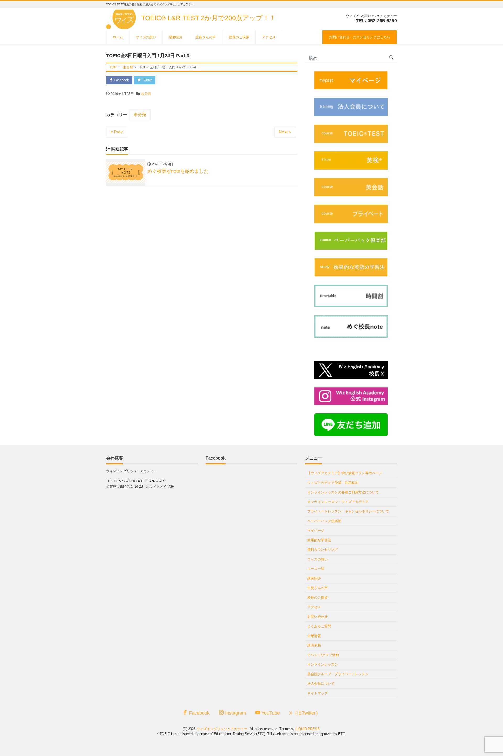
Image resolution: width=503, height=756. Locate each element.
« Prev (117, 132)
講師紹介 (176, 37)
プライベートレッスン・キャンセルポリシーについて (348, 511)
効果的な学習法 (319, 540)
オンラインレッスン (322, 664)
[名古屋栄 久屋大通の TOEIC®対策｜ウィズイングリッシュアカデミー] (122, 17)
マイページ (315, 530)
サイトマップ (317, 693)
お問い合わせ (317, 617)
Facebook (121, 80)
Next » (285, 132)
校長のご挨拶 (239, 37)
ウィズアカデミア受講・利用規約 (332, 483)
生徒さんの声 (205, 37)
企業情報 (314, 636)
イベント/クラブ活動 (323, 655)
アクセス (269, 37)
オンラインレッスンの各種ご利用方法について (343, 492)
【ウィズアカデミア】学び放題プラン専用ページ (344, 473)
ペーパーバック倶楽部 (324, 521)
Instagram (235, 713)
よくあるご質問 (319, 626)
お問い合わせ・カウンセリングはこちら (359, 37)
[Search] (391, 58)
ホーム (118, 37)
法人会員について (321, 683)
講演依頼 (314, 645)
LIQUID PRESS (308, 729)
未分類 (146, 94)
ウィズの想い (146, 37)
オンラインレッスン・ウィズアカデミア (338, 502)
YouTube (270, 713)
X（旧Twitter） (304, 713)
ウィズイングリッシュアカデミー (222, 729)
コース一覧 (315, 569)
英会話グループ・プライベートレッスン (338, 674)
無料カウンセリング (322, 550)
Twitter (146, 80)
